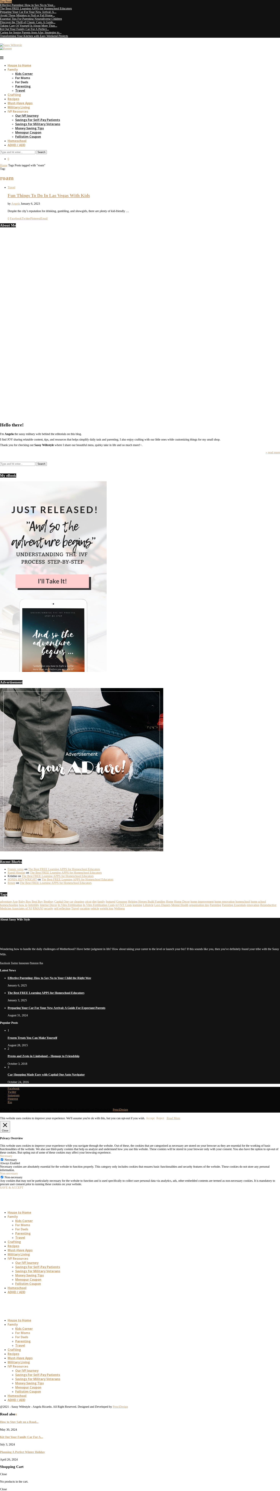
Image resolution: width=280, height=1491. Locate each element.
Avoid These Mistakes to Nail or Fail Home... (27, 15)
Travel (20, 90)
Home (3, 165)
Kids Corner (24, 74)
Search (41, 152)
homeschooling (9, 905)
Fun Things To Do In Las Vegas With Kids (49, 195)
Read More (173, 1118)
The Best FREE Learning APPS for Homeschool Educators (36, 8)
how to (23, 905)
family (101, 901)
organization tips (199, 905)
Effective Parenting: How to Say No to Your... (27, 5)
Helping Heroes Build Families (146, 901)
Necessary (11, 1159)
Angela (15, 203)
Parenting (23, 86)
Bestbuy (49, 901)
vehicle (94, 908)
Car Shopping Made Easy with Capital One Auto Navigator (46, 1074)
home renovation (224, 901)
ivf (117, 905)
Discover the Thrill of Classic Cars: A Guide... (27, 22)
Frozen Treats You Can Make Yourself (32, 1037)
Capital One (61, 901)
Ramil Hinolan (16, 872)
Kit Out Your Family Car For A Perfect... (24, 29)
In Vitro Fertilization (70, 905)
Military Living (19, 107)
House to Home (19, 65)
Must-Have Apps (20, 103)
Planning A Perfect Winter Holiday (22, 1452)
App (15, 901)
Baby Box (24, 901)
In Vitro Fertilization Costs (99, 905)
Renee (11, 883)
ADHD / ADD (16, 145)
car (71, 901)
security (48, 908)
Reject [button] (160, 1118)
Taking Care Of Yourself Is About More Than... (28, 25)
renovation (253, 905)
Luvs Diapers (162, 905)
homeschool (242, 901)
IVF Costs (125, 905)
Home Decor (182, 901)
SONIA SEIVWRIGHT (22, 879)
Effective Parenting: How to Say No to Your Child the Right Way (49, 978)
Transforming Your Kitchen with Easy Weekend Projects (34, 36)
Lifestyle (148, 905)
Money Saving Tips (29, 128)
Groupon (121, 901)
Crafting (14, 95)
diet (94, 901)
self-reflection (62, 908)
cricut (88, 901)
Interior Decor (48, 905)
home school (258, 901)
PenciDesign (120, 1109)
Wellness (119, 908)
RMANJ (38, 908)
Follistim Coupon (28, 137)
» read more (273, 452)
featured (110, 901)
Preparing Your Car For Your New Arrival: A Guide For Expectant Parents (56, 1007)
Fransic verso (16, 869)
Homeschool (17, 141)
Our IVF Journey (26, 116)
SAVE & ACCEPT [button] (11, 1187)
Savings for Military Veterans (37, 124)
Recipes (13, 99)
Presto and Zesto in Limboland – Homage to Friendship (43, 1056)
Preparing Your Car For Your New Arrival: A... (28, 12)
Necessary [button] (6, 1156)
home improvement (202, 901)
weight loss (106, 908)
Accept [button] (150, 1118)
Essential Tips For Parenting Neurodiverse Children (31, 18)
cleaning (79, 901)
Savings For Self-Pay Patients (37, 120)
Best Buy (37, 901)
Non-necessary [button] (9, 1173)
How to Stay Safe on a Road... (19, 1422)
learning (137, 905)
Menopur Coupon (28, 132)
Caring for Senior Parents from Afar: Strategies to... (31, 32)
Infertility (33, 905)
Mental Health (179, 905)
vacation (85, 908)
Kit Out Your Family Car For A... (21, 1437)
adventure (6, 901)
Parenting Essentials (234, 905)
